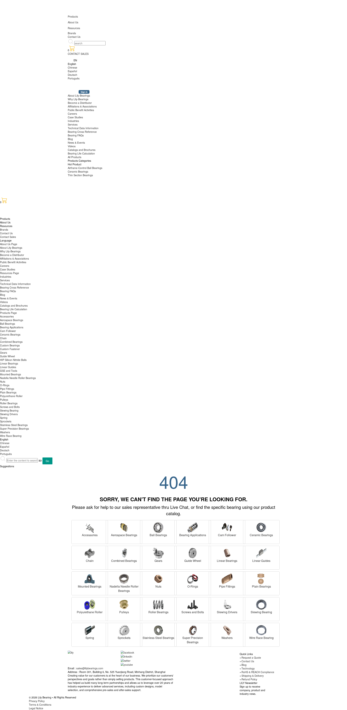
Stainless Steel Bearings (14, 425)
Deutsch (72, 75)
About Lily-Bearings (79, 95)
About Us (73, 22)
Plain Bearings (8, 392)
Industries (73, 121)
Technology (248, 668)
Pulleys (4, 399)
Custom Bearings (10, 345)
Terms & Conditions (40, 704)
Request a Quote (251, 657)
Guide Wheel (7, 356)
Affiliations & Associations (82, 106)
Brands (72, 33)
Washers (5, 432)
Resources (74, 28)
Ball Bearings (7, 323)
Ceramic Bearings (78, 171)
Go (47, 461)
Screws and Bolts (10, 407)
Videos (72, 146)
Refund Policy (249, 679)
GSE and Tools (8, 370)
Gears (3, 352)
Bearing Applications (11, 327)
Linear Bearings (9, 363)
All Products (74, 157)
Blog (70, 139)
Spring (3, 417)
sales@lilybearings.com (89, 668)
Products (73, 16)
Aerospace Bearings (11, 320)
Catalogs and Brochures (81, 150)
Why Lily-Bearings (78, 99)
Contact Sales (8, 237)
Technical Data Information (83, 128)
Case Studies (75, 117)
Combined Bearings (11, 342)
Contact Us (74, 37)
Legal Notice (36, 708)
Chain (3, 338)
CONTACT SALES (78, 54)
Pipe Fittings (7, 389)
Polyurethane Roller (11, 396)
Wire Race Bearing (11, 436)
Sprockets (5, 421)
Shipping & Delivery (252, 675)
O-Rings (4, 385)
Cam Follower (8, 331)
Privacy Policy (37, 701)
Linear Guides (8, 367)
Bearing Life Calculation (81, 153)
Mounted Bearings (10, 374)
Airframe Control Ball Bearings (85, 168)
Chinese (72, 67)
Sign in (84, 92)
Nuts (2, 381)
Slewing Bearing (9, 410)
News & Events (76, 142)
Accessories (7, 316)
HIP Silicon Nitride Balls (13, 360)
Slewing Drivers (9, 414)
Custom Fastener (10, 349)
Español (72, 71)
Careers (72, 113)
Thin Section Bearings (80, 175)
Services (73, 124)
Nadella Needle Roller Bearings (18, 378)
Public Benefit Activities (81, 110)
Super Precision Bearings (14, 428)
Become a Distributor (80, 103)
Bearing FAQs (76, 135)
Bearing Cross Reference (82, 131)
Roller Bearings (9, 403)
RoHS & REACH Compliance (257, 672)
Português (74, 78)
